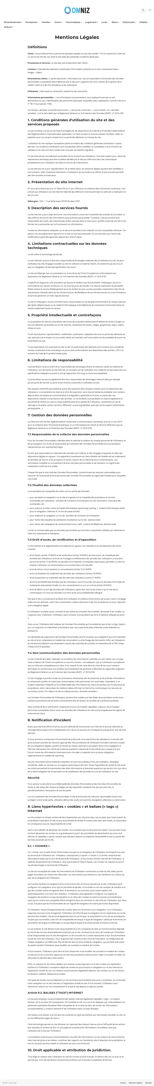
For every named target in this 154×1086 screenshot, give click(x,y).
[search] (143, 10)
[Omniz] (77, 10)
